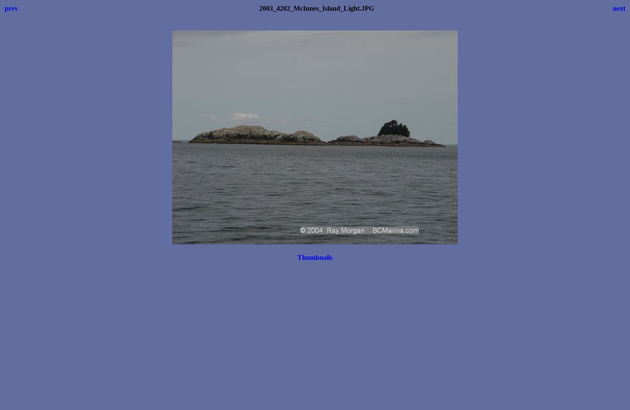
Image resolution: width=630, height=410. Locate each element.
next (619, 8)
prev (11, 8)
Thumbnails (315, 257)
